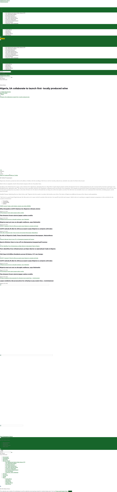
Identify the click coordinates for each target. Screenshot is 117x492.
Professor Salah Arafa (10, 19)
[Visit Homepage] (5, 0)
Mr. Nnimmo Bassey (10, 15)
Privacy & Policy (6, 445)
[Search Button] (11, 77)
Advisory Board (6, 11)
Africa (4, 28)
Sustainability (6, 9)
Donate (4, 27)
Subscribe (2, 38)
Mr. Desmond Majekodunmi (11, 20)
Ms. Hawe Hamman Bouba (11, 18)
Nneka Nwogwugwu (6, 91)
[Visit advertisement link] (4, 2)
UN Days (5, 24)
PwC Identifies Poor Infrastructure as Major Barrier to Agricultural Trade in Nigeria (27, 249)
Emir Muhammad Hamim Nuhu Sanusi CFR (15, 13)
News (4, 85)
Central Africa (8, 29)
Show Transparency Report (6, 436)
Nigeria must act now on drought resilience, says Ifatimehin (20, 222)
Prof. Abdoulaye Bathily (10, 14)
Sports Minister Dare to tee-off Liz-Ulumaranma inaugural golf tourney (23, 242)
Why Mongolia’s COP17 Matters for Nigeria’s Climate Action (20, 209)
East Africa (8, 31)
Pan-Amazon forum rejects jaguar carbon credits (16, 215)
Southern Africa (9, 33)
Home (1, 85)
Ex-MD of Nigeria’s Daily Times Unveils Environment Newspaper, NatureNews (26, 235)
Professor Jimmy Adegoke (11, 23)
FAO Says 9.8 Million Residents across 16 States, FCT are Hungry (21, 254)
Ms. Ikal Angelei (9, 22)
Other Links (5, 446)
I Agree (70, 491)
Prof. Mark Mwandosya (10, 17)
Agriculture (5, 10)
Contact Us (5, 444)
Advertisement (6, 442)
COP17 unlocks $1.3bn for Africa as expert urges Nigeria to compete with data (26, 229)
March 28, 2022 (3, 93)
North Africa (8, 32)
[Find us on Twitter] (0, 37)
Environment (6, 8)
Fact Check (5, 26)
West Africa (8, 35)
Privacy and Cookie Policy (61, 491)
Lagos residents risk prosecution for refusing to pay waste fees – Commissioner (27, 281)
